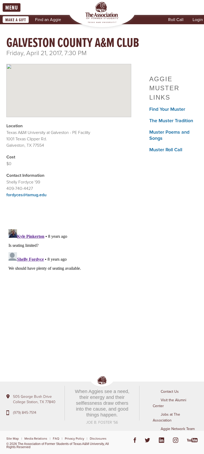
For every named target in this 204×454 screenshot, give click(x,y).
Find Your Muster (167, 109)
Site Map (12, 438)
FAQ (56, 438)
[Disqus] (68, 293)
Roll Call (176, 19)
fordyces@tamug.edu (26, 195)
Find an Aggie (48, 19)
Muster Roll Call (165, 149)
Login (198, 19)
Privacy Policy (74, 438)
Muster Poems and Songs (169, 135)
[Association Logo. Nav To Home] (102, 12)
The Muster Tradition (171, 120)
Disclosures (98, 438)
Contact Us (170, 391)
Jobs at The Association (166, 417)
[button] (68, 86)
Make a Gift (15, 20)
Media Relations (35, 438)
